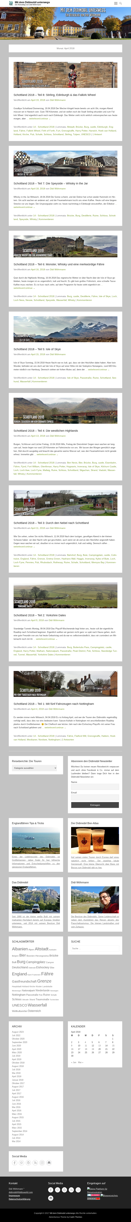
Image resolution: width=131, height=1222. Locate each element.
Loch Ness (19, 300)
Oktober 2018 (18, 1063)
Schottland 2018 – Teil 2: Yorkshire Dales (40, 615)
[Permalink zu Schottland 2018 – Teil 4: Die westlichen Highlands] (65, 411)
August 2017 (18, 1086)
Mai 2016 (16, 1107)
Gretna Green (53, 558)
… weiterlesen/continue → (38, 118)
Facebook (14, 1162)
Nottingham (54, 739)
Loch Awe (25, 470)
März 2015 (17, 1128)
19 (93, 1049)
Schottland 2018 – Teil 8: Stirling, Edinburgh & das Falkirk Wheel (55, 95)
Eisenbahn (110, 462)
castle (93, 127)
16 (72, 1049)
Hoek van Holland (107, 130)
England (24, 558)
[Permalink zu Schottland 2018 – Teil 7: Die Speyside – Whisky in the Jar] (65, 164)
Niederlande (43, 990)
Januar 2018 (17, 1080)
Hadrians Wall (68, 558)
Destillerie (86, 215)
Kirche (26, 134)
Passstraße (86, 377)
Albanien (20, 948)
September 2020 (19, 1042)
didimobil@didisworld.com (21, 1192)
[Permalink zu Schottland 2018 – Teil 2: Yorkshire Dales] (65, 595)
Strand (94, 470)
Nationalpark (52, 651)
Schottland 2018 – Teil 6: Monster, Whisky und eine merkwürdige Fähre (59, 264)
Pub (32, 134)
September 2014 (19, 1131)
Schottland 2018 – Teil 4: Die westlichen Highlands (46, 430)
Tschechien (54, 1000)
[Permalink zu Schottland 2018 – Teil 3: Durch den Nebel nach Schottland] (65, 503)
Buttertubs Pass (81, 647)
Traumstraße (42, 999)
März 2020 (17, 1052)
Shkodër (25, 1000)
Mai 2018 (16, 1073)
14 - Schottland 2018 (43, 127)
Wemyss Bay (97, 562)
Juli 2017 (16, 1090)
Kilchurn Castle (108, 466)
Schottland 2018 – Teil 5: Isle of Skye (37, 349)
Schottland (58, 134)
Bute (85, 555)
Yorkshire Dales (46, 654)
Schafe (38, 134)
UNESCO (86, 134)
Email (74, 792)
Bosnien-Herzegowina (38, 956)
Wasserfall (61, 300)
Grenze (41, 558)
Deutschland (20, 967)
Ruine (96, 215)
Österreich (34, 1011)
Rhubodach (46, 562)
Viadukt (102, 470)
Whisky (33, 219)
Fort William (33, 466)
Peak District (79, 651)
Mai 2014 (16, 1141)
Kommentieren (46, 219)
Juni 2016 (16, 1104)
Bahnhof (71, 555)
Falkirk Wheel (33, 130)
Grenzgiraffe (68, 130)
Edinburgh (102, 127)
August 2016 (18, 1097)
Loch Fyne (36, 470)
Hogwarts (71, 466)
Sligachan (84, 470)
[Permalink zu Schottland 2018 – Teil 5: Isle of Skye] (65, 329)
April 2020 (16, 1049)
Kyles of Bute (102, 558)
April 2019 (16, 1059)
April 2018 (16, 1076)
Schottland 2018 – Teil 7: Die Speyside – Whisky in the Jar (51, 183)
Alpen (31, 949)
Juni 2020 (16, 1045)
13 (99, 1045)
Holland (17, 134)
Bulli (14, 962)
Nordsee (43, 739)
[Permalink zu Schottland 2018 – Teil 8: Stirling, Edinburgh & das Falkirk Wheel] (65, 75)
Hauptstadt (16, 986)
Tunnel (21, 654)
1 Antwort (97, 134)
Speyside (23, 219)
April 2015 (16, 1124)
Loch (114, 296)
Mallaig (46, 470)
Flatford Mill (80, 736)
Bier (80, 462)
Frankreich (36, 975)
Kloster (39, 986)
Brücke (79, 127)
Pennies (30, 562)
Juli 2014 (16, 1138)
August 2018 (18, 1066)
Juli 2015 (16, 1121)
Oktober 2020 (18, 1039)
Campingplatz (96, 555)
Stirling (68, 134)
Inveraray (82, 466)
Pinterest (21, 1162)
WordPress (28, 1162)
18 (86, 1049)
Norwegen (54, 991)
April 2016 (16, 1110)
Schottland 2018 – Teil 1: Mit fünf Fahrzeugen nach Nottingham (54, 703)
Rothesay (58, 562)
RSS (35, 1162)
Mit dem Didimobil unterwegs (32, 2)
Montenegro (16, 991)
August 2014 (18, 1134)
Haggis (80, 558)
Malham (41, 651)
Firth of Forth (48, 130)
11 (86, 1045)
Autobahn (52, 950)
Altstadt (70, 127)
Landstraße (47, 986)
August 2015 (18, 1117)
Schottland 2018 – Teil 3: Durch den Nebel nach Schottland (51, 523)
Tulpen (76, 134)
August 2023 (18, 1032)
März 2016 (17, 1114)
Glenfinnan (46, 466)
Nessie (29, 300)
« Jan (73, 1062)
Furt (58, 130)
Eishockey (42, 967)
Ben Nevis (72, 462)
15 (113, 1045)
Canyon (50, 962)
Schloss (48, 134)
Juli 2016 (16, 1100)
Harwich (93, 130)
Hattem (105, 736)
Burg (86, 127)
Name (74, 782)
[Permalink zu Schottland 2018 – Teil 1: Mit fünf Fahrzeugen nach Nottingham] (65, 684)
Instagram (42, 1162)
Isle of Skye (105, 296)
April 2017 (16, 1093)
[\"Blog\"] (109, 1195)
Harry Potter (81, 130)
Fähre (22, 130)
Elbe (52, 967)
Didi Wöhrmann (58, 100)
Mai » (80, 1062)
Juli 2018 (16, 1069)
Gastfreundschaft (24, 981)
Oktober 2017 (18, 1083)
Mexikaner (32, 739)
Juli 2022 (16, 1035)
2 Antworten (68, 739)
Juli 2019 (16, 1056)
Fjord (23, 466)
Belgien (15, 956)
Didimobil (32, 968)
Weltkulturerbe (19, 1011)
